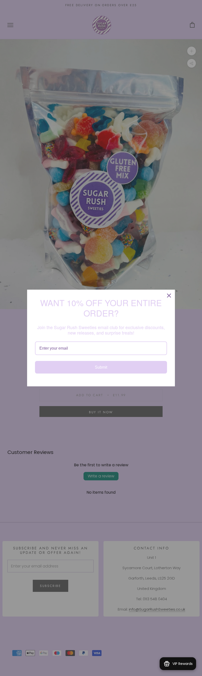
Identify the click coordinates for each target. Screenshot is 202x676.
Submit (101, 367)
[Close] (169, 295)
